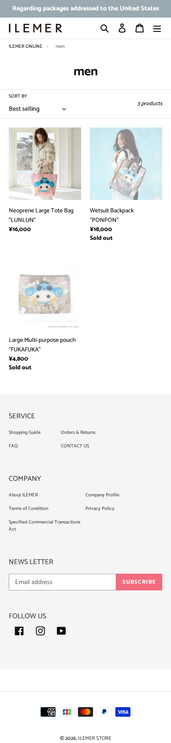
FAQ (13, 446)
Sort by (18, 96)
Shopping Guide (25, 432)
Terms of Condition (28, 508)
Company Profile (102, 495)
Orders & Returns (78, 432)
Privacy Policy (100, 508)
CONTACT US (75, 446)
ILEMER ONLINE (26, 46)
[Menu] (157, 28)
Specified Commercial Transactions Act (44, 525)
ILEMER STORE (94, 738)
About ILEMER (23, 495)
